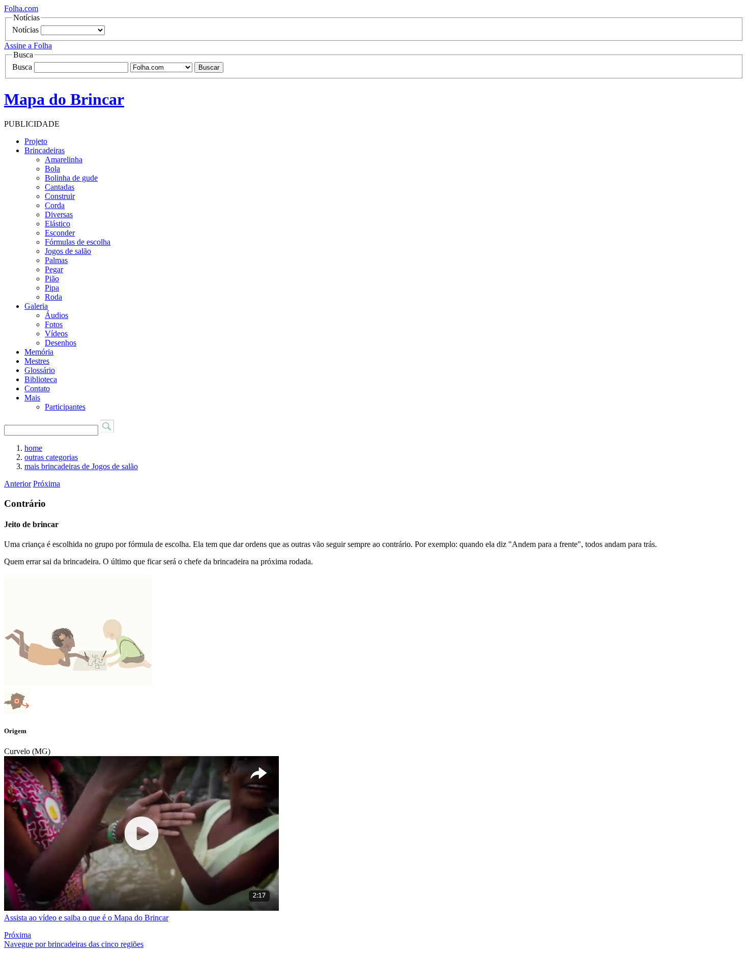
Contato (37, 388)
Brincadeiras (44, 150)
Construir (60, 196)
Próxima (46, 483)
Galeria (36, 306)
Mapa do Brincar (64, 99)
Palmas (56, 260)
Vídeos (56, 333)
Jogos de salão (68, 251)
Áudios (56, 315)
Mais (32, 397)
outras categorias (51, 457)
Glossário (39, 370)
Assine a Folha (28, 45)
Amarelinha (63, 159)
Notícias (25, 29)
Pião (52, 278)
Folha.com (21, 8)
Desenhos (60, 342)
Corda (55, 205)
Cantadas (59, 187)
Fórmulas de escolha (77, 242)
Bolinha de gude (71, 178)
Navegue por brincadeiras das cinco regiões (73, 944)
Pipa (52, 287)
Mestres (36, 361)
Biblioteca (40, 379)
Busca (22, 67)
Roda (53, 297)
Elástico (57, 223)
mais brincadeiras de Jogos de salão (81, 466)
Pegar (54, 269)
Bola (52, 168)
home (33, 448)
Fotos (54, 324)
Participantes (65, 406)
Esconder (60, 232)
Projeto (35, 141)
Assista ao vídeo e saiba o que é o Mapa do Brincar (86, 917)
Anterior (17, 483)
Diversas (59, 214)
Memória (38, 352)
